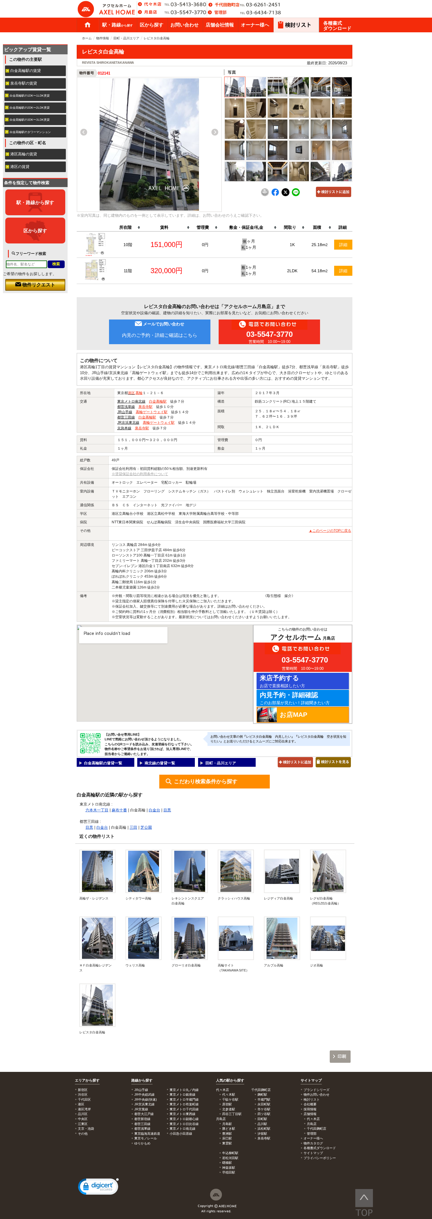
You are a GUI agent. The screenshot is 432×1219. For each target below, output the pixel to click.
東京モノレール (145, 1138)
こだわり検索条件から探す (205, 781)
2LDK (292, 270)
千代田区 (84, 1099)
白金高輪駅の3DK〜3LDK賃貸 (30, 119)
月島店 (312, 1124)
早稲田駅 (228, 1172)
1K (292, 244)
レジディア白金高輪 (278, 898)
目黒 (167, 810)
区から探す (151, 24)
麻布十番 (119, 810)
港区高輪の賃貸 (23, 154)
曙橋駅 (227, 1162)
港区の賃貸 (19, 166)
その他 (83, 1133)
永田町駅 (263, 1104)
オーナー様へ (255, 24)
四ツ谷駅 (263, 1114)
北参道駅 (228, 1109)
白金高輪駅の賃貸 (25, 70)
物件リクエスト (38, 284)
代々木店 (313, 1119)
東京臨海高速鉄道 (147, 1133)
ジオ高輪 (316, 965)
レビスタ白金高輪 (92, 1032)
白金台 (154, 810)
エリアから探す (87, 1080)
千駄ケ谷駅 (230, 1099)
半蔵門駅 (263, 1099)
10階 (127, 244)
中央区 (83, 1119)
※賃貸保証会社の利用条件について (140, 474)
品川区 (83, 1114)
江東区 (83, 1124)
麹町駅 (262, 1094)
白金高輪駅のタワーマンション (30, 132)
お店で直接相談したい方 (282, 681)
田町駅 (262, 1119)
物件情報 (102, 38)
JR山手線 (124, 412)
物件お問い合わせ (316, 1094)
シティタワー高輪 (138, 898)
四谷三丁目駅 (232, 1114)
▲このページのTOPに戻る (330, 531)
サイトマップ (311, 1080)
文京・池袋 (86, 1128)
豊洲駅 (227, 1133)
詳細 (343, 244)
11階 (128, 270)
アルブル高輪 (273, 965)
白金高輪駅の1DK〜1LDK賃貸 (30, 95)
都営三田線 (126, 417)
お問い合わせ (184, 24)
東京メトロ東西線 (182, 1114)
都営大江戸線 (144, 1114)
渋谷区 (83, 1094)
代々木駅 (228, 1094)
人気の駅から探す (230, 1080)
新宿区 (83, 1090)
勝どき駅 (228, 1128)
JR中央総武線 (144, 1094)
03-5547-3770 (269, 334)
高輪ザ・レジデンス (93, 898)
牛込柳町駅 (230, 1153)
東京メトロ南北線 (131, 401)
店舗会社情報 (220, 24)
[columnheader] (128, 227)
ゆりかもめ (142, 1143)
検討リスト (312, 1099)
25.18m (320, 244)
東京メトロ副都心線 (184, 1119)
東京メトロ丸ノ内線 (184, 1090)
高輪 (139, 393)
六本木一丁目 (97, 810)
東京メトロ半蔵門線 (184, 1099)
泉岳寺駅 (145, 407)
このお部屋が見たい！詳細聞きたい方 (295, 698)
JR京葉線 (141, 1109)
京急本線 (124, 428)
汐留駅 (262, 1133)
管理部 (312, 1133)
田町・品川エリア (126, 38)
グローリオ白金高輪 (186, 965)
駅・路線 (117, 24)
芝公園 (146, 827)
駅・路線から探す (35, 202)
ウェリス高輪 (135, 965)
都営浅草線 (126, 407)
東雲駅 (227, 1143)
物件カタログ (313, 1143)
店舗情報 (310, 1114)
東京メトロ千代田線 (184, 1109)
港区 (131, 393)
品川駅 (262, 1124)
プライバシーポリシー (320, 1158)
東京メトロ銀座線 (182, 1094)
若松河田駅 (230, 1158)
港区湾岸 (84, 1109)
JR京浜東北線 (128, 423)
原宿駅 (227, 1104)
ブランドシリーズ (316, 1090)
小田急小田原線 (181, 1133)
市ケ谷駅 (263, 1109)
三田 (133, 827)
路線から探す (142, 1080)
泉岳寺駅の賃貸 (23, 83)
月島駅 (227, 1124)
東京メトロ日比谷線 (184, 1124)
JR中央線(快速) (145, 1099)
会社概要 (310, 1104)
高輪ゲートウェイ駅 (152, 412)
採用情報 (310, 1109)
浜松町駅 (263, 1128)
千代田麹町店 (316, 1128)
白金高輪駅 (158, 401)
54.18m (320, 270)
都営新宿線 (142, 1119)
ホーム (87, 25)
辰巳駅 (227, 1138)
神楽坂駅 (228, 1167)
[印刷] (265, 195)
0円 (205, 244)
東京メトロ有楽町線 (184, 1104)
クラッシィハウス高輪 (234, 898)
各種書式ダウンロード (337, 26)
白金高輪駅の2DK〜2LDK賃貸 (30, 107)
